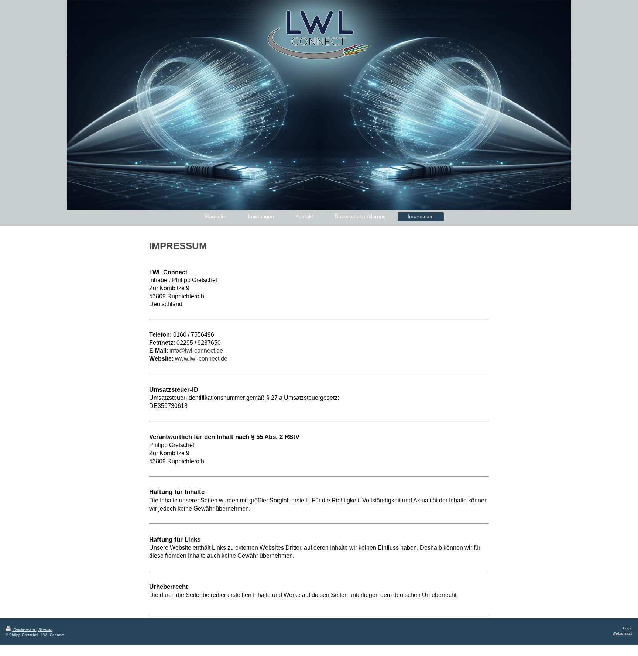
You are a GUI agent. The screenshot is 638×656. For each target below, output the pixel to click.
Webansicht (622, 633)
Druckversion (24, 630)
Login (627, 628)
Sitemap (45, 630)
